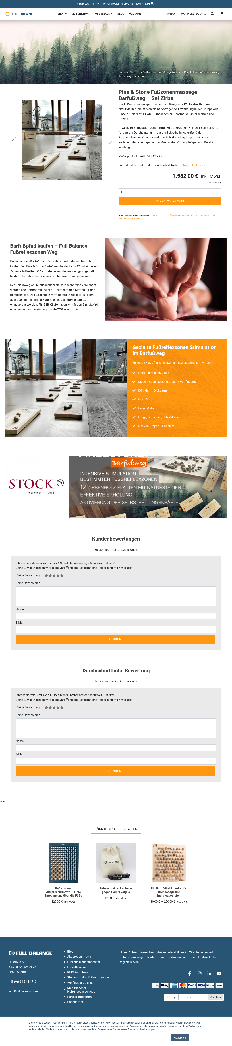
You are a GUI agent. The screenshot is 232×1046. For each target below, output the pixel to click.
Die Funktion (80, 14)
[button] (14, 140)
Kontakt (171, 14)
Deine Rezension (28, 583)
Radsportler (75, 1002)
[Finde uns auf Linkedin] (210, 973)
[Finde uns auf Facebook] (190, 973)
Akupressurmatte (79, 956)
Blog (120, 14)
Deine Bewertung (29, 575)
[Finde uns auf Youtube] (219, 973)
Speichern (215, 997)
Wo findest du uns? (193, 14)
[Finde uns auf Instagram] (200, 973)
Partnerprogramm (79, 997)
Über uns (135, 14)
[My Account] (212, 14)
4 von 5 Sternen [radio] (58, 575)
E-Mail (20, 622)
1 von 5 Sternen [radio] (46, 575)
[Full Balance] (20, 14)
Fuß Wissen (102, 14)
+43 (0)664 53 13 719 (22, 981)
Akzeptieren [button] (180, 1037)
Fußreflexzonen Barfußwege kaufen (160, 72)
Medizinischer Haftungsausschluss (81, 990)
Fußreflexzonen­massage (84, 962)
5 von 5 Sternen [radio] (62, 575)
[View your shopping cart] (222, 14)
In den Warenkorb (170, 201)
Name (20, 609)
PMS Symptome (78, 972)
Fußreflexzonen (77, 967)
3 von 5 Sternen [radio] (54, 575)
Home (122, 72)
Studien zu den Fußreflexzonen (88, 977)
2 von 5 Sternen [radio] (50, 575)
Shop (60, 14)
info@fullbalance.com (195, 165)
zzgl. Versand (214, 182)
